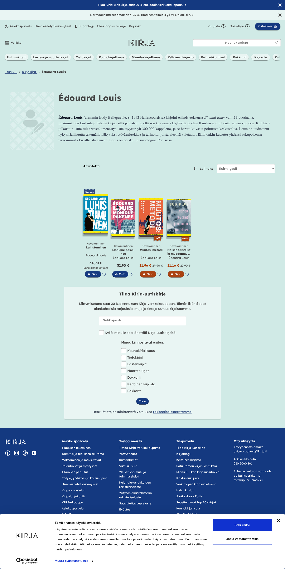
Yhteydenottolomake (248, 447)
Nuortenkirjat (138, 371)
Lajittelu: (206, 169)
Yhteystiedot (128, 454)
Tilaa (142, 401)
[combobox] (237, 42)
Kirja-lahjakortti (73, 496)
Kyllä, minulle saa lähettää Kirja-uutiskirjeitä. (140, 333)
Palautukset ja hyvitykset (79, 466)
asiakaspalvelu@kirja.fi (250, 451)
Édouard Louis (96, 255)
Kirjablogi (86, 26)
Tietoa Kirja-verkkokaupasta (139, 448)
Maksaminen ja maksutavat (81, 460)
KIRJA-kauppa (72, 502)
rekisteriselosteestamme (172, 412)
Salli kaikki (242, 525)
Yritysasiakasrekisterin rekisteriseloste (135, 495)
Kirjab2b (135, 26)
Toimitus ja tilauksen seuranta (83, 454)
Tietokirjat (135, 357)
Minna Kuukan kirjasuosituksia (197, 472)
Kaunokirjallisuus (141, 351)
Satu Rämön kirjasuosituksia (196, 466)
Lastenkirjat (136, 364)
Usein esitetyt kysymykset (53, 26)
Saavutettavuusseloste (135, 503)
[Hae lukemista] (277, 42)
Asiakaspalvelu (21, 26)
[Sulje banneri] (278, 520)
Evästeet (125, 509)
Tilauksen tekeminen (76, 448)
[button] (13, 43)
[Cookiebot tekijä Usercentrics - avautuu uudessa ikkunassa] (27, 561)
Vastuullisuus (128, 466)
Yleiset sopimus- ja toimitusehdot (132, 474)
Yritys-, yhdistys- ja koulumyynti (84, 478)
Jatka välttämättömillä (242, 538)
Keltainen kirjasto (141, 384)
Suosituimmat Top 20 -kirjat (196, 502)
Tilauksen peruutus (75, 472)
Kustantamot (128, 460)
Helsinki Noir (185, 490)
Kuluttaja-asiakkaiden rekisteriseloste (135, 485)
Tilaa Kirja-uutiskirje (111, 26)
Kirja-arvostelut (73, 490)
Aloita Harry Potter (190, 496)
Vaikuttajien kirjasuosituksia (196, 484)
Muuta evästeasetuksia (71, 561)
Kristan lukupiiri (187, 478)
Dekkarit (134, 377)
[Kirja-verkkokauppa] (16, 442)
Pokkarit (134, 391)
